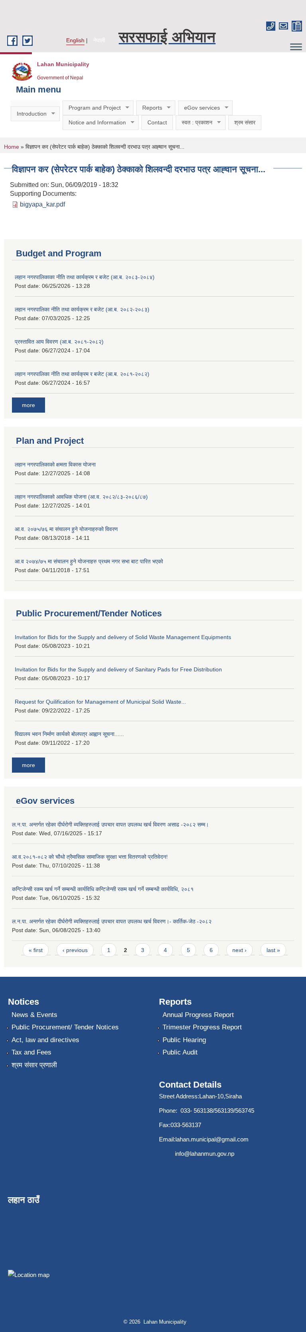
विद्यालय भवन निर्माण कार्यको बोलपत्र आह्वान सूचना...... (69, 734)
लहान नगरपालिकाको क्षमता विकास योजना (55, 464)
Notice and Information (94, 122)
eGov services (199, 107)
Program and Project (92, 107)
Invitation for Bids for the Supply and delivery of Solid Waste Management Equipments (123, 637)
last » (273, 950)
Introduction (29, 113)
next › (239, 950)
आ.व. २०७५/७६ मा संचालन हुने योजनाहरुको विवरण (66, 529)
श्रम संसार (244, 122)
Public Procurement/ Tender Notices (65, 1027)
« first (36, 950)
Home (11, 147)
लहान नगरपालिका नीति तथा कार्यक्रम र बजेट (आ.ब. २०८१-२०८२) (82, 374)
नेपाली (99, 40)
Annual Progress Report (198, 1015)
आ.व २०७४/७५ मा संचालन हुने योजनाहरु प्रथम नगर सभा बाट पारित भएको (89, 561)
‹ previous (75, 950)
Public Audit (180, 1052)
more (28, 405)
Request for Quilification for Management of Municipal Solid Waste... (100, 701)
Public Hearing (184, 1040)
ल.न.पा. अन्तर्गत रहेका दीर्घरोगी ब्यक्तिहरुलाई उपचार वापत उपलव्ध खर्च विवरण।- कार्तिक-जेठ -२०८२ (112, 921)
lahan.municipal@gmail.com (212, 1139)
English (75, 40)
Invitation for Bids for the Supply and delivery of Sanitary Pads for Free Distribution (118, 669)
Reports (149, 107)
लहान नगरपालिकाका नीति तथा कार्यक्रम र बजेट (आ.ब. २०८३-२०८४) (85, 277)
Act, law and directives (45, 1040)
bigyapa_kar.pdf (42, 204)
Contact (157, 122)
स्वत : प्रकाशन (194, 122)
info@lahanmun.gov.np (204, 1153)
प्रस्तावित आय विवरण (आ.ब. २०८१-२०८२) (59, 341)
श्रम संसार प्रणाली (34, 1065)
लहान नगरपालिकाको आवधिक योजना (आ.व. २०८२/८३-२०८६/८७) (81, 497)
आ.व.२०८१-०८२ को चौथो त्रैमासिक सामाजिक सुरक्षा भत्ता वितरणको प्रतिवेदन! (90, 857)
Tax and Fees (31, 1052)
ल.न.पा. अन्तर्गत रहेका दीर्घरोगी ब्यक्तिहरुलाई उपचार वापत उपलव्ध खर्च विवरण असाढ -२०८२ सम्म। (110, 824)
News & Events (34, 1015)
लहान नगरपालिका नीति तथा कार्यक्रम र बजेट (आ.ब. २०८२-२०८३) (82, 309)
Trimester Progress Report (202, 1027)
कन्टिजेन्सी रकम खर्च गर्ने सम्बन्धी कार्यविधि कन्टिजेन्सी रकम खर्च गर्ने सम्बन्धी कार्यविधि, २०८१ (103, 889)
